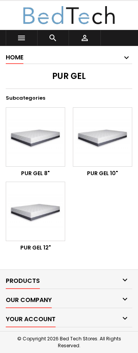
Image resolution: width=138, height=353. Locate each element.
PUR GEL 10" (102, 173)
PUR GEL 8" (35, 173)
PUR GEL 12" (35, 247)
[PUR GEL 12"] (35, 211)
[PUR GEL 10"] (102, 137)
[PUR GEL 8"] (35, 137)
